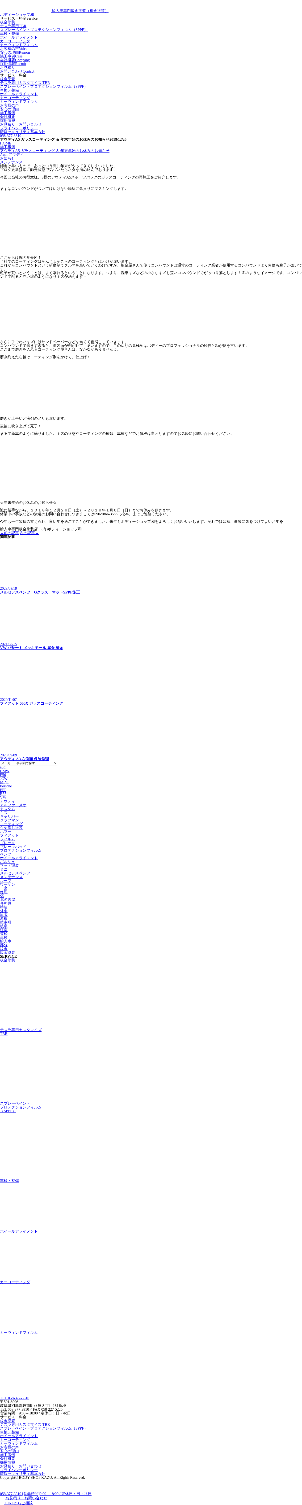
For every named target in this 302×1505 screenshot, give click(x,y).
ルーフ (5, 881)
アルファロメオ (13, 805)
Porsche (6, 786)
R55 (3, 794)
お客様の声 (9, 105)
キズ (4, 813)
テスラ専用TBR (13, 26)
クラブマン (9, 820)
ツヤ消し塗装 (11, 828)
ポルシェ (7, 862)
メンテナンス (11, 162)
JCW (4, 778)
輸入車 (5, 941)
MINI (4, 782)
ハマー (5, 831)
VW (3, 797)
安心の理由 (9, 109)
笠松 (4, 934)
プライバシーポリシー (19, 128)
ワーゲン (7, 884)
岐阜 (4, 926)
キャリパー (9, 816)
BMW (4, 771)
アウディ (7, 801)
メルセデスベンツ (15, 873)
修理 (4, 892)
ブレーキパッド (13, 847)
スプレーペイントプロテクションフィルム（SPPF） (44, 30)
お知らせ (7, 158)
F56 (3, 775)
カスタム (7, 809)
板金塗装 (7, 22)
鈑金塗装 (7, 953)
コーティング (11, 824)
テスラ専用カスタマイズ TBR (25, 83)
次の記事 (29, 533)
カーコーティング (15, 41)
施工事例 (7, 113)
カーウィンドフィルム (19, 45)
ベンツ (5, 854)
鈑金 (4, 949)
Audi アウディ (12, 155)
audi (3, 767)
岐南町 (5, 922)
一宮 (4, 888)
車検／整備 (9, 90)
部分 (4, 945)
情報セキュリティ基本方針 (22, 132)
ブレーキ (7, 843)
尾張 (4, 915)
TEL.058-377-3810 (14, 1398)
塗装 (4, 907)
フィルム (7, 839)
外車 (4, 911)
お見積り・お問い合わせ (21, 124)
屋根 (4, 918)
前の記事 (9, 533)
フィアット (9, 835)
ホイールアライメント (19, 37)
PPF (3, 790)
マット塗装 (9, 866)
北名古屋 (7, 900)
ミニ (4, 869)
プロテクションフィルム (21, 850)
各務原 (5, 903)
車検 (4, 937)
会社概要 (7, 117)
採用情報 (7, 120)
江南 (4, 930)
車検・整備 (9, 33)
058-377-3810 (10, 136)
